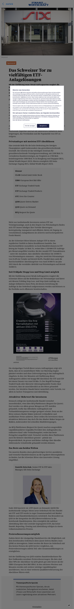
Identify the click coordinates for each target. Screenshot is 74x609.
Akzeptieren (43, 125)
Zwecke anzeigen (30, 125)
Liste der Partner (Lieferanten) (21, 120)
